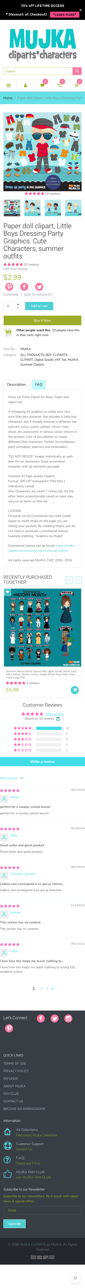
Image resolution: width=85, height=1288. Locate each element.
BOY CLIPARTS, (57, 355)
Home (7, 98)
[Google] (18, 1026)
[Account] (25, 85)
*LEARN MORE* (64, 14)
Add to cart (39, 306)
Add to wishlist (38, 295)
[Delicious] (64, 1026)
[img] (9, 790)
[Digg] (75, 1026)
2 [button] (41, 988)
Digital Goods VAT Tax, (50, 360)
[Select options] (74, 690)
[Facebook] (24, 287)
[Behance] (5, 1035)
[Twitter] (39, 287)
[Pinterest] (9, 1028)
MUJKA (25, 349)
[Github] (24, 1026)
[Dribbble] (52, 1026)
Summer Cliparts (32, 364)
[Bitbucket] (41, 1026)
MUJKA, (73, 360)
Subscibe (14, 1224)
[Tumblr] (47, 1026)
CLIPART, (27, 360)
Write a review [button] (42, 761)
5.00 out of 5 (54, 714)
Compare (11, 295)
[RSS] (30, 1026)
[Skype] (69, 1026)
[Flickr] (35, 1026)
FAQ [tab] (38, 384)
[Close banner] (80, 10)
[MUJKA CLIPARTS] (43, 43)
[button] (35, 193)
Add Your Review (15, 269)
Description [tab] (16, 384)
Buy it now (42, 320)
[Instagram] (68, 1018)
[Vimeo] (58, 1026)
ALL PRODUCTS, (32, 355)
